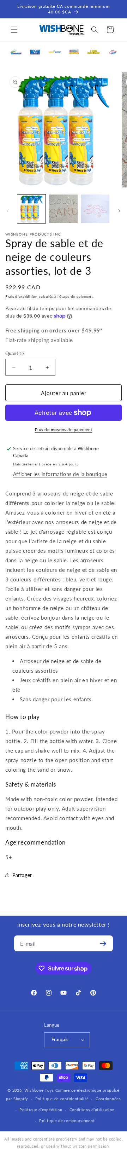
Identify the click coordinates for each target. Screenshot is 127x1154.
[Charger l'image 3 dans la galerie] (95, 209)
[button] (14, 29)
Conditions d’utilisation (92, 1109)
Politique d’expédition (40, 1109)
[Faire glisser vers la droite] (119, 211)
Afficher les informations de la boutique (60, 474)
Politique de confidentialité (62, 1098)
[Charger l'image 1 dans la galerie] (31, 209)
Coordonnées (108, 1098)
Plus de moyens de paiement (63, 429)
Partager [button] (22, 875)
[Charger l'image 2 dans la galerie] (63, 209)
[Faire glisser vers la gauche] (8, 211)
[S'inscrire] (103, 943)
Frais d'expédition (21, 296)
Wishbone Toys (39, 1090)
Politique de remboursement (67, 1120)
